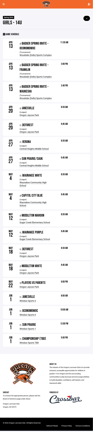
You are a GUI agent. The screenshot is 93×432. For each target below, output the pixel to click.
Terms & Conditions (82, 426)
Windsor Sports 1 (28, 328)
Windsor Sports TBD (29, 342)
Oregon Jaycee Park (29, 115)
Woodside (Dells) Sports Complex (36, 55)
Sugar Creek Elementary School (35, 222)
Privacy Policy (66, 426)
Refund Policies (52, 426)
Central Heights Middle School (34, 148)
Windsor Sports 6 (28, 300)
